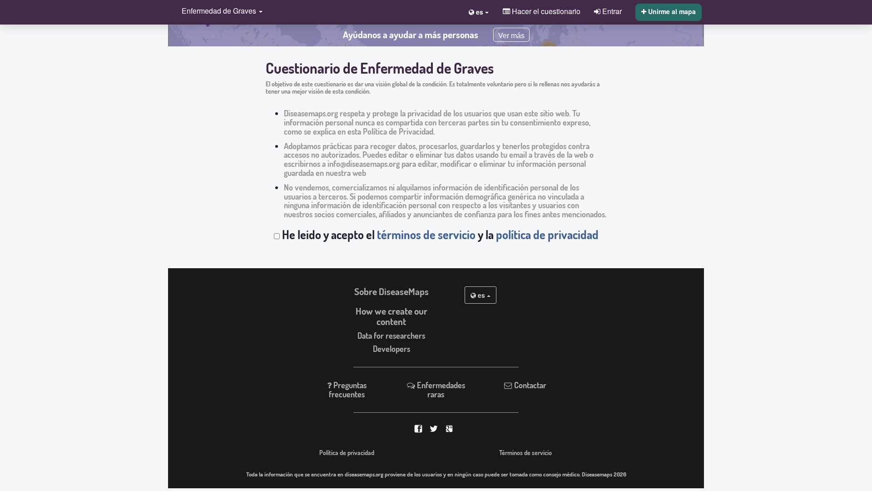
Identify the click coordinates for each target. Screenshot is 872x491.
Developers (391, 349)
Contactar (529, 385)
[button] (219, 11)
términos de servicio (426, 234)
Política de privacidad (346, 452)
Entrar (611, 11)
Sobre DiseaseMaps (391, 291)
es (481, 295)
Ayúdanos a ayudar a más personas (410, 34)
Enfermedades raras (440, 389)
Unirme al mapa (671, 11)
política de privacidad (547, 234)
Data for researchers (391, 336)
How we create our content (391, 316)
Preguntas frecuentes (348, 389)
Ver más (511, 36)
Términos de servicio (525, 452)
